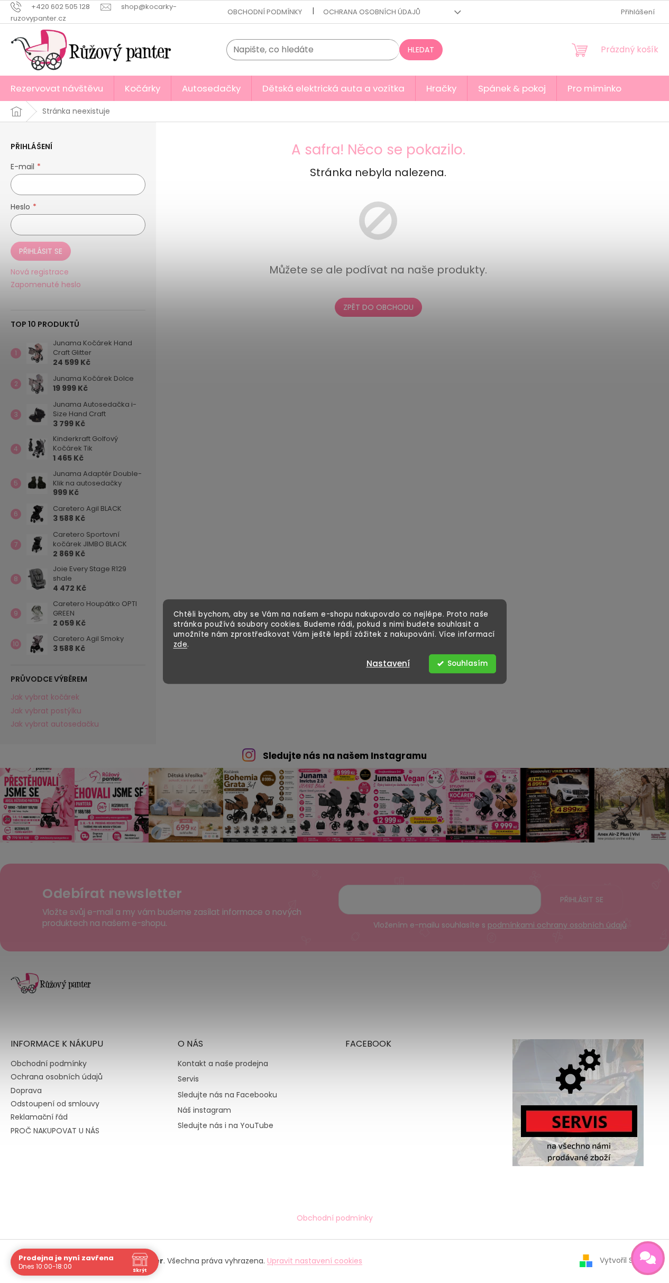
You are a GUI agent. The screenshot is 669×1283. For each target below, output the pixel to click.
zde (180, 644)
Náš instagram (204, 1110)
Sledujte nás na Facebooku (227, 1095)
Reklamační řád (39, 1117)
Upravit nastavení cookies (314, 1260)
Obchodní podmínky (264, 12)
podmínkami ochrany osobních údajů (557, 925)
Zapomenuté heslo (46, 285)
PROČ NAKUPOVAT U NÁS (55, 1130)
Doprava (26, 1090)
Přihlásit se (40, 251)
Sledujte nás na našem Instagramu (345, 755)
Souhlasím (467, 663)
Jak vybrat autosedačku (55, 724)
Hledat (421, 49)
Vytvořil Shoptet (629, 1260)
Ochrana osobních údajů (371, 12)
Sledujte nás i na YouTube (225, 1126)
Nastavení (388, 663)
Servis (188, 1079)
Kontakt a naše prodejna (223, 1064)
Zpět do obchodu (378, 307)
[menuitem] (57, 88)
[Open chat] (648, 1258)
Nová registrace (40, 272)
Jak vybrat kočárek (45, 697)
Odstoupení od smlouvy (55, 1103)
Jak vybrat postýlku (46, 711)
